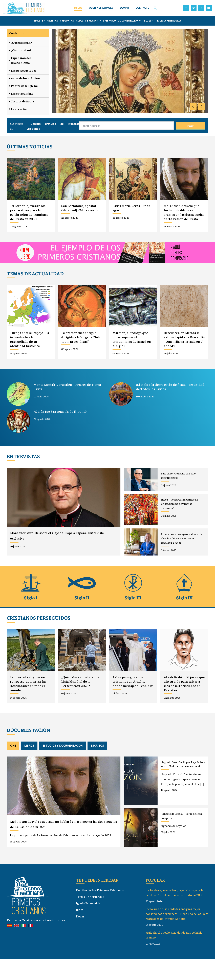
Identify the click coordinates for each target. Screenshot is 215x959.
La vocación (19, 109)
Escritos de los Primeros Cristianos (100, 890)
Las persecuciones (23, 70)
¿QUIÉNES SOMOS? (101, 8)
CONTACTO (142, 8)
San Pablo (109, 20)
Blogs (79, 910)
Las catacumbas (22, 93)
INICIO (78, 8)
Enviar (191, 125)
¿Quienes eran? (21, 42)
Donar (80, 916)
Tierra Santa (93, 20)
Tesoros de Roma (22, 101)
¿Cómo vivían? (21, 50)
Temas (36, 20)
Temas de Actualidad (90, 896)
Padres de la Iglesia (24, 86)
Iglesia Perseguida (169, 20)
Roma (79, 20)
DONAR (124, 8)
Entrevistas (50, 20)
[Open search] (155, 8)
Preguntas (67, 20)
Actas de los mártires (25, 78)
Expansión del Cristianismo (21, 60)
